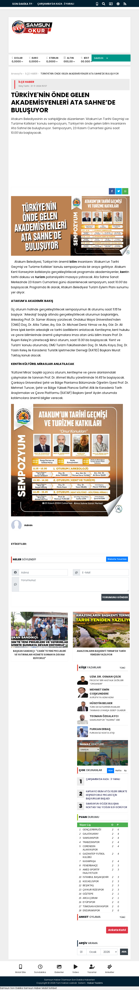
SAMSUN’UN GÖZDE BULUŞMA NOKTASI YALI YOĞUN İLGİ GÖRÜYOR (103, 806)
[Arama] (103, 3)
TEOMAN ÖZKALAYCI (104, 716)
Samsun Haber (32, 988)
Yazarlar (92, 972)
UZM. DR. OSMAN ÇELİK (105, 677)
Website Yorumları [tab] (117, 559)
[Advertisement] (70, 161)
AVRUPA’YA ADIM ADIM (102, 697)
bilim (73, 262)
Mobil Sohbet (49, 988)
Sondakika (40, 972)
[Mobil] (97, 3)
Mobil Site (20, 972)
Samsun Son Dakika (12, 988)
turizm (40, 277)
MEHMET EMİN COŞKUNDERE (99, 692)
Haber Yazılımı (95, 983)
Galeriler (59, 972)
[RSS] (125, 3)
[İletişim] (110, 3)
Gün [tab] (110, 770)
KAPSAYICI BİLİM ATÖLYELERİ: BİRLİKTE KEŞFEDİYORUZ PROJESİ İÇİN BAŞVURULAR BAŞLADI (103, 795)
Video (75, 972)
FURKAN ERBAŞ (100, 729)
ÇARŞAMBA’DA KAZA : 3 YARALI (55, 3)
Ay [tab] (125, 770)
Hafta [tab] (118, 770)
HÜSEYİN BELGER (101, 703)
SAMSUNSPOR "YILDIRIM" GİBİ (105, 720)
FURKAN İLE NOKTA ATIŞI (102, 732)
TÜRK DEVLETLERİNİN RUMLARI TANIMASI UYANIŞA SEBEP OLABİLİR (108, 708)
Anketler (109, 972)
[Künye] (118, 3)
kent (123, 272)
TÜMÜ (122, 667)
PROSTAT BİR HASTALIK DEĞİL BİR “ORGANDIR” (107, 682)
